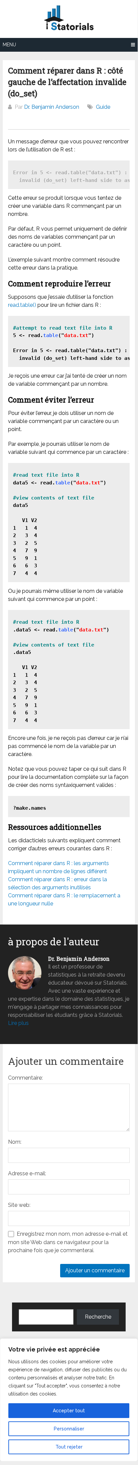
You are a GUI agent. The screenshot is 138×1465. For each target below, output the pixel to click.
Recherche (98, 1317)
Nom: (14, 1142)
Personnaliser (69, 1428)
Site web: (19, 1205)
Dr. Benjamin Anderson (51, 107)
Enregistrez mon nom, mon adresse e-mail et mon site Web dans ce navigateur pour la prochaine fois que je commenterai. (68, 1242)
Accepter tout (69, 1410)
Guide (103, 107)
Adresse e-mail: (27, 1173)
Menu (9, 44)
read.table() (22, 305)
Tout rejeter (69, 1447)
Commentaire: (25, 1078)
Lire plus (18, 1023)
